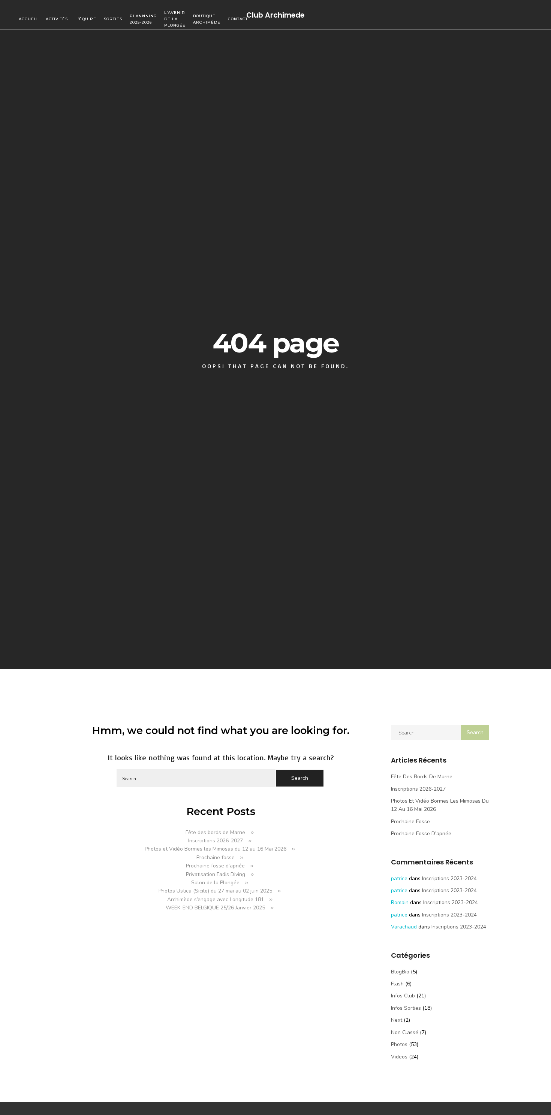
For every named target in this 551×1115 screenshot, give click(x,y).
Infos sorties (406, 1008)
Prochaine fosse (215, 857)
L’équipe (85, 18)
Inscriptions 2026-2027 (215, 840)
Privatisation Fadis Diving (215, 874)
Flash (397, 983)
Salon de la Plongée (215, 882)
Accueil (28, 18)
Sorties (113, 18)
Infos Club (403, 995)
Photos (399, 1044)
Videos (399, 1056)
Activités (57, 18)
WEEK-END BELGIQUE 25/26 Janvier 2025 (215, 907)
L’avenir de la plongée (175, 19)
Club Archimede (275, 15)
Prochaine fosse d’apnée (215, 865)
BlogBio (400, 971)
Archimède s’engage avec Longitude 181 (215, 899)
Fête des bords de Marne (215, 832)
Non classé (404, 1032)
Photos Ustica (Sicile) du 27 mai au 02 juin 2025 (215, 890)
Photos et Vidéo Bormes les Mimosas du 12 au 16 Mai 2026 (215, 848)
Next (396, 1020)
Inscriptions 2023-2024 (449, 878)
